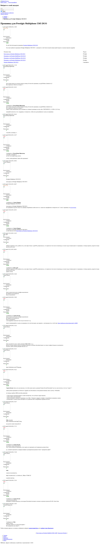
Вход (15, 2)
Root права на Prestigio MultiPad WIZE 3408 (46, 533)
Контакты (5, 537)
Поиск (4, 536)
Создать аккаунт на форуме (7, 12)
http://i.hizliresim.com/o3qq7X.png (14, 421)
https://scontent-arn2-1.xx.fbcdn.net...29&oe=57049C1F (18, 475)
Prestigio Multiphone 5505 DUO (30, 45)
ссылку (11, 271)
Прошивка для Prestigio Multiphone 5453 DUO (15, 60)
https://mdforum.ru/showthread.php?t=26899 (68, 323)
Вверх (4, 540)
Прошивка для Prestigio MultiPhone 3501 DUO (15, 58)
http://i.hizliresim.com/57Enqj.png (13, 367)
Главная (5, 535)
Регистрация (11, 2)
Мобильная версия (7, 539)
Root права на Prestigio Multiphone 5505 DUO (14, 54)
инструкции (73, 207)
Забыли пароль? (4, 14)
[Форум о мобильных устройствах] (5, 1)
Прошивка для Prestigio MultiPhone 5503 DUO (15, 56)
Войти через (4, 2)
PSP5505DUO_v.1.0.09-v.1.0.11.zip (51, 109)
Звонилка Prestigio (62, 533)
